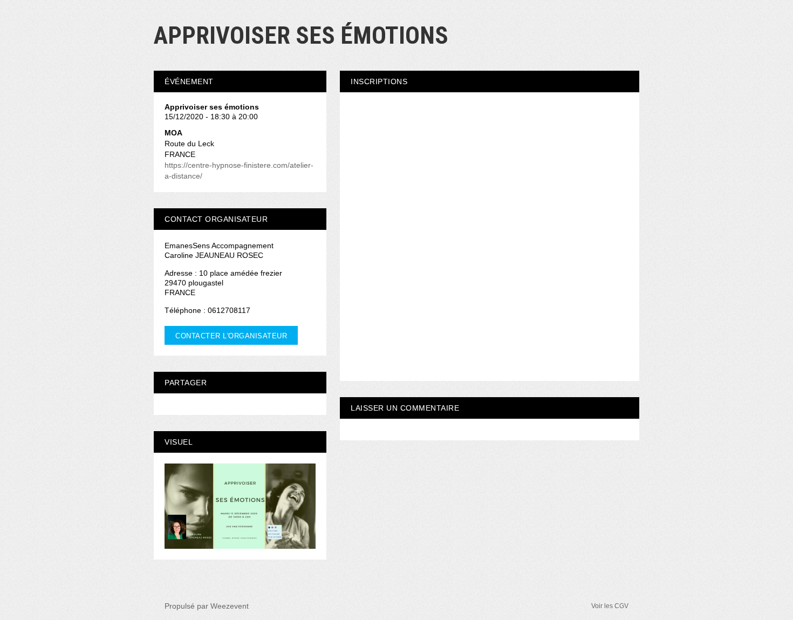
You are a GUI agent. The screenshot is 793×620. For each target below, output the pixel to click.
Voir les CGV (609, 606)
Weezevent (229, 606)
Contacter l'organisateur (231, 336)
